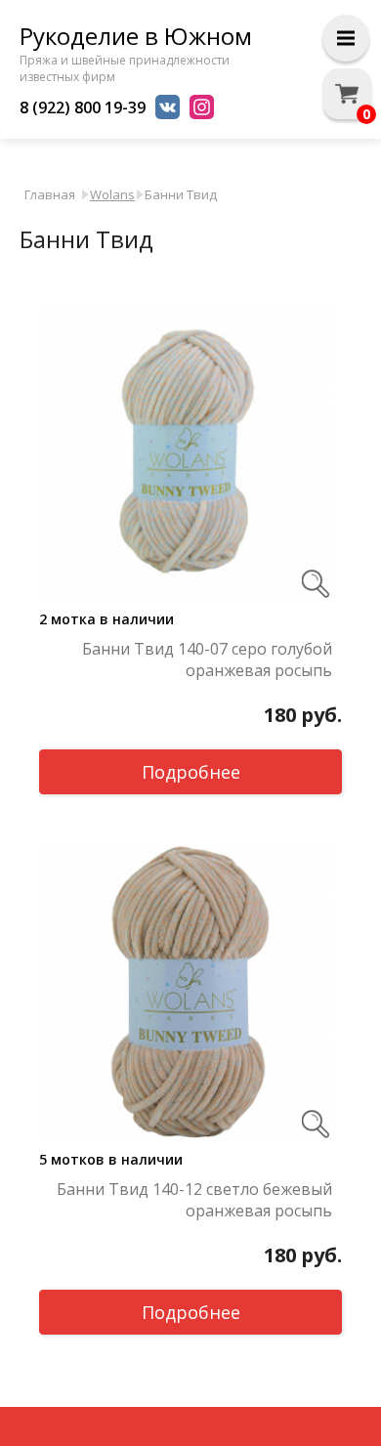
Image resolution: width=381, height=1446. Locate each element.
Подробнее (191, 772)
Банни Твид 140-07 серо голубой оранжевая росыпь (207, 659)
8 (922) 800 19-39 (83, 107)
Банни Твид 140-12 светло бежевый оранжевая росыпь (194, 1199)
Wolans (112, 194)
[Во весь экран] (315, 583)
